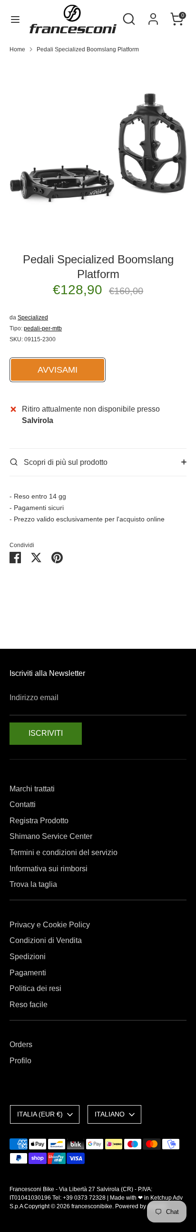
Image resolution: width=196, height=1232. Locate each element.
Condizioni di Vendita (46, 940)
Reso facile (29, 1005)
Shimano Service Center (51, 836)
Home (17, 49)
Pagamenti (28, 973)
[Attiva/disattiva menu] (15, 19)
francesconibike (91, 1206)
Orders (21, 1044)
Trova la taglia (33, 884)
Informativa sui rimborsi (49, 869)
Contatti (23, 804)
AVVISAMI (58, 370)
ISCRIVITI (46, 733)
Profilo (20, 1061)
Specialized (33, 317)
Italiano (110, 1114)
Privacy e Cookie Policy (50, 925)
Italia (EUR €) (40, 1114)
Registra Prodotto (39, 821)
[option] (98, 149)
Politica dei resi (35, 988)
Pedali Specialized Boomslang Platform (88, 49)
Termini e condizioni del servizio (64, 852)
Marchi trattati (32, 789)
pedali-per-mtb (43, 328)
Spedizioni (28, 957)
